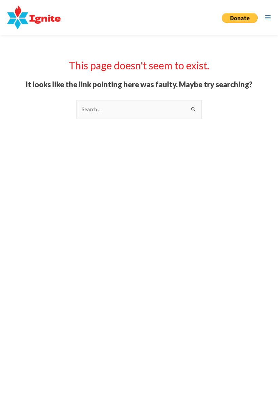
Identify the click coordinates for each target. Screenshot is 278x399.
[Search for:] (139, 109)
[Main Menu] (267, 17)
